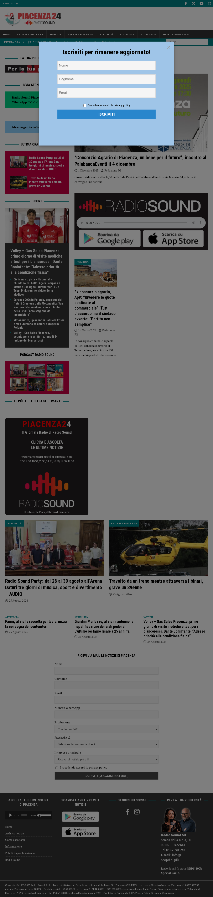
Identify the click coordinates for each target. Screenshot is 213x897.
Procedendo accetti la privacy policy (108, 105)
